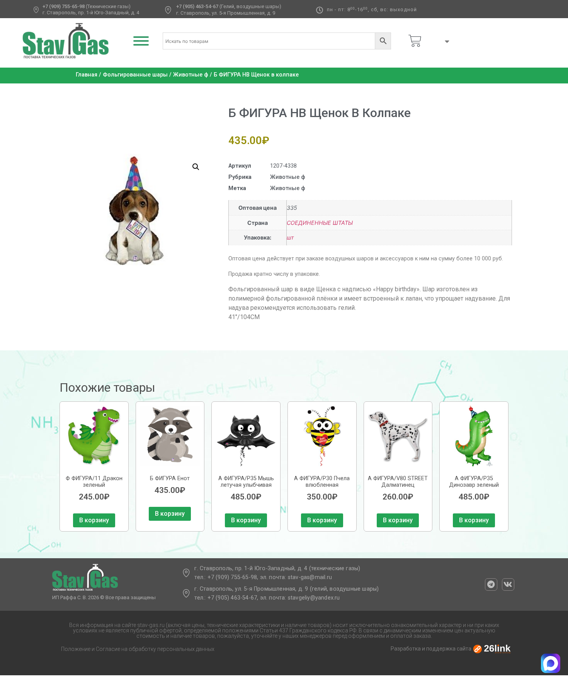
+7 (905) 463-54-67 (197, 6)
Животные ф (190, 74)
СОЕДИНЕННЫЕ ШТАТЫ (320, 222)
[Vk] (508, 584)
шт (290, 237)
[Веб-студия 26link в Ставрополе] (492, 649)
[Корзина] (415, 41)
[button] (196, 167)
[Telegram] (491, 584)
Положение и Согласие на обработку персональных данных (137, 649)
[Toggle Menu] (141, 41)
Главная (86, 74)
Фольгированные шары (135, 74)
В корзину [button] (94, 520)
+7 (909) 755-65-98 (64, 6)
